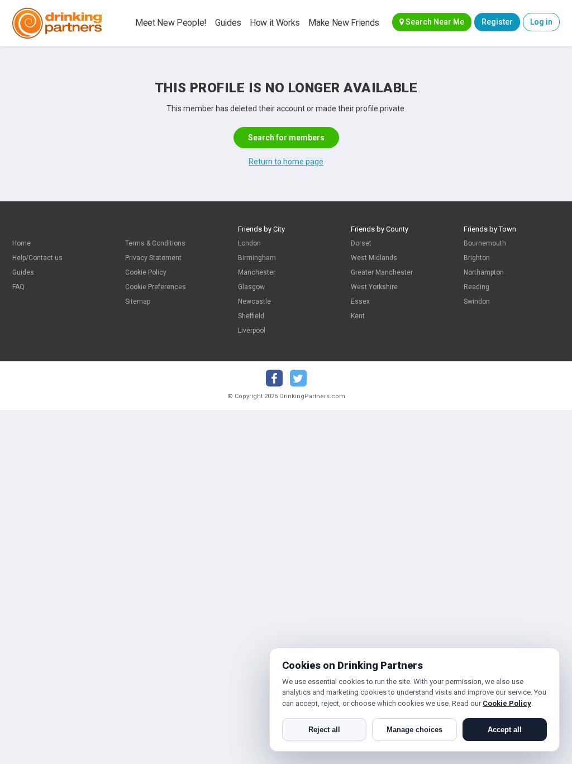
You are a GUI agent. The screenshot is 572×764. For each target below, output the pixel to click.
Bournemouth (485, 243)
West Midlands (374, 258)
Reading (476, 287)
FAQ (18, 287)
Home (21, 243)
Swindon (477, 301)
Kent (358, 316)
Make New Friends (343, 22)
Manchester (256, 272)
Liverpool (251, 330)
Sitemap (137, 301)
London (249, 243)
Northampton (484, 272)
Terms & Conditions (155, 243)
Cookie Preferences (155, 287)
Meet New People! (171, 22)
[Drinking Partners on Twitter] (298, 378)
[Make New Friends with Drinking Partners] (57, 23)
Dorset (361, 243)
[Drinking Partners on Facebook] (274, 378)
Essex (360, 301)
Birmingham (257, 258)
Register (497, 21)
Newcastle (254, 301)
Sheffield (251, 316)
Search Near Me (434, 21)
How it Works (275, 22)
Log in (541, 21)
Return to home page (286, 161)
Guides (228, 22)
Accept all (505, 729)
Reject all (324, 729)
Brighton (477, 258)
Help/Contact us (37, 258)
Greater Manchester (382, 272)
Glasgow (251, 287)
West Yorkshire (374, 287)
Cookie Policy (145, 272)
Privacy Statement (153, 258)
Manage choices (414, 729)
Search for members (286, 137)
